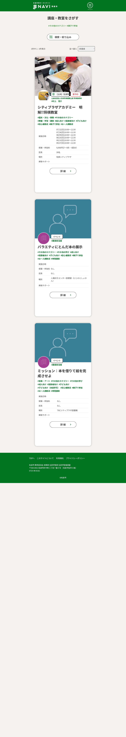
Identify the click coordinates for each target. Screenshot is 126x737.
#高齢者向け (69, 120)
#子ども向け (81, 120)
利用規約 (60, 458)
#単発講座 (55, 258)
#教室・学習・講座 (46, 120)
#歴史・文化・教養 (46, 117)
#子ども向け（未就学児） (48, 387)
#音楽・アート (44, 381)
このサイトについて (45, 458)
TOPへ (32, 458)
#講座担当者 (56, 240)
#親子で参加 (54, 124)
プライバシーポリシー (75, 458)
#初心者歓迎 (43, 124)
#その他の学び (63, 252)
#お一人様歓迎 (67, 124)
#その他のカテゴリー (64, 117)
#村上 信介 (56, 101)
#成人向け (59, 120)
